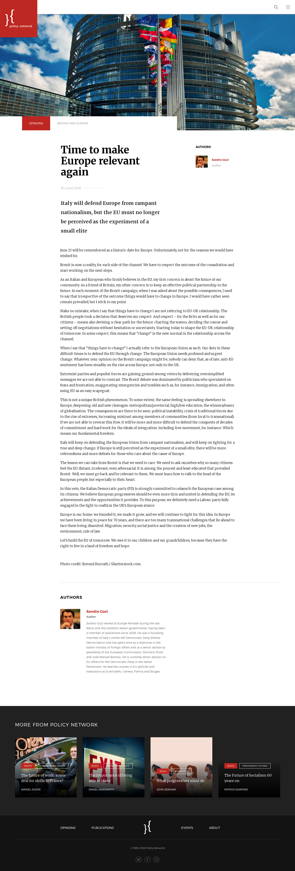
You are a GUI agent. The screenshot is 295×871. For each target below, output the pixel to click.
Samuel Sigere (31, 789)
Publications (103, 827)
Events (187, 827)
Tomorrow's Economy (52, 766)
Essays (28, 766)
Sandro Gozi (220, 160)
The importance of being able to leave (110, 778)
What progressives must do (180, 780)
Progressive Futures (254, 766)
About (214, 827)
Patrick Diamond (236, 789)
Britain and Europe (72, 123)
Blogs (95, 766)
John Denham (166, 789)
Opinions (36, 123)
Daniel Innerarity (101, 789)
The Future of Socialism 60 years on (248, 778)
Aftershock (181, 771)
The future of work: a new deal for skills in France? (43, 778)
